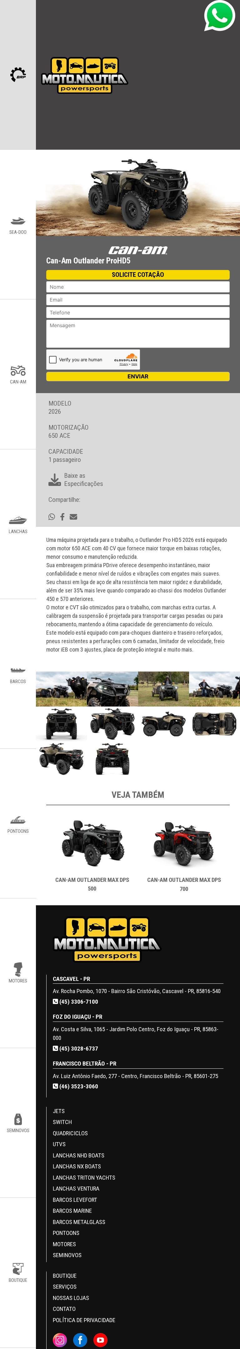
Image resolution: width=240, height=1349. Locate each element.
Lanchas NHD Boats (78, 1155)
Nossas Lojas (71, 1298)
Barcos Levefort (75, 1199)
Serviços (65, 1286)
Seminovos (67, 1255)
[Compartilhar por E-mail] (73, 517)
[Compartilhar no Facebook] (62, 517)
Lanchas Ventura (76, 1188)
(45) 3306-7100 (78, 1001)
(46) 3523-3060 (78, 1086)
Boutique (65, 1275)
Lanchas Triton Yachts (84, 1177)
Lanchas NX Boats (77, 1166)
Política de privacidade (84, 1320)
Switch (62, 1122)
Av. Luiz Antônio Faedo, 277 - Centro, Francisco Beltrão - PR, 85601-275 (135, 1076)
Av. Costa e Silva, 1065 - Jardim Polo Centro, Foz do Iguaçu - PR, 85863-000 (135, 1034)
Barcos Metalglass (79, 1222)
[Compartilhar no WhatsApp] (51, 517)
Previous (41, 858)
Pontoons (66, 1233)
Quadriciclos (70, 1133)
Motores (64, 1244)
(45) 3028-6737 (78, 1048)
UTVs (59, 1144)
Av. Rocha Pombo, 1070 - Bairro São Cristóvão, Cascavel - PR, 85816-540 (137, 991)
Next (234, 858)
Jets (59, 1111)
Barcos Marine (72, 1210)
